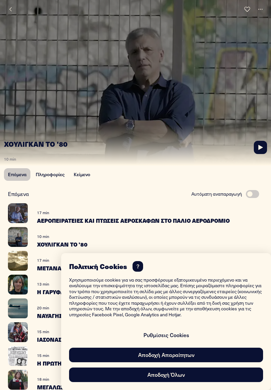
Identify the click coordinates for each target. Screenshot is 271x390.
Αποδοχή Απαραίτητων (166, 354)
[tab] (17, 174)
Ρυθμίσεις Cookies (166, 334)
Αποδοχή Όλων (166, 374)
